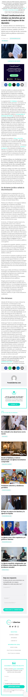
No (9, 12)
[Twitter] (12, 627)
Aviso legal (14, 647)
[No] (26, 7)
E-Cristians (13, 101)
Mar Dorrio (4, 436)
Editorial (5, 40)
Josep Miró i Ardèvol (6, 464)
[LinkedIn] (15, 627)
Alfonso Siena (5, 569)
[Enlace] (14, 622)
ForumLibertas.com (15, 38)
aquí (13, 690)
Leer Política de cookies (18, 12)
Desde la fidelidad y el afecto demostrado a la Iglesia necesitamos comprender (13, 459)
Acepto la (12, 683)
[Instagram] (18, 627)
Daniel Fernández (6, 490)
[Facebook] (10, 627)
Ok (6, 12)
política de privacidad (15, 683)
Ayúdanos (14, 637)
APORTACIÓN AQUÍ (6, 361)
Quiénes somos (14, 634)
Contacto (14, 640)
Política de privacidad (14, 650)
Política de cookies (14, 653)
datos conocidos (18, 138)
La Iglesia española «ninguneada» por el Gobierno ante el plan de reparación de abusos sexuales (13, 565)
